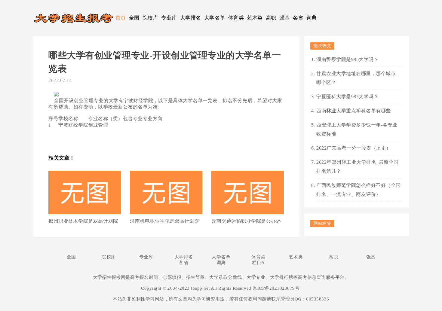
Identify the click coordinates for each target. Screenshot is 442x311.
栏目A (258, 262)
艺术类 (255, 18)
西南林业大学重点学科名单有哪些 (353, 110)
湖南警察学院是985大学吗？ (347, 59)
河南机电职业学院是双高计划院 (164, 221)
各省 (298, 18)
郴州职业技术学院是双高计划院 (83, 221)
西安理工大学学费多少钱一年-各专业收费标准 (356, 129)
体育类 (236, 18)
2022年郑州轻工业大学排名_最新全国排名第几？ (357, 167)
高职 (271, 18)
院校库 (150, 18)
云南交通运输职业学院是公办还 (246, 221)
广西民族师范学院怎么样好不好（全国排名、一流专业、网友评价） (358, 190)
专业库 (169, 18)
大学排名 (190, 18)
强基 (284, 18)
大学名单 (214, 18)
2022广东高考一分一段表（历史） (353, 148)
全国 (134, 18)
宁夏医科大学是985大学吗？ (347, 96)
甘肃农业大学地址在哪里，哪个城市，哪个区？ (358, 78)
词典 (311, 18)
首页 (120, 18)
